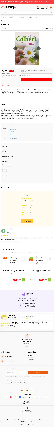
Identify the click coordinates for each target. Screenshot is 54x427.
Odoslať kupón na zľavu (27, 227)
